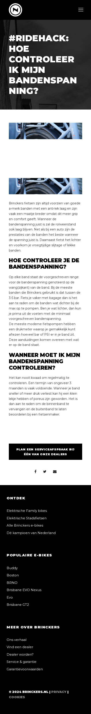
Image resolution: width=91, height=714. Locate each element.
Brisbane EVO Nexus (24, 590)
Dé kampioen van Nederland (31, 533)
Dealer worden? (20, 654)
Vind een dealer (20, 647)
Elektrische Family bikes (27, 511)
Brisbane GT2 (18, 604)
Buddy (12, 568)
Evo (10, 597)
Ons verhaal (17, 640)
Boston (13, 575)
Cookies (17, 697)
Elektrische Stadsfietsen (27, 518)
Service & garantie (21, 662)
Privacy (58, 692)
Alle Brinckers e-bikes (25, 525)
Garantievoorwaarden (25, 669)
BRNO (12, 583)
